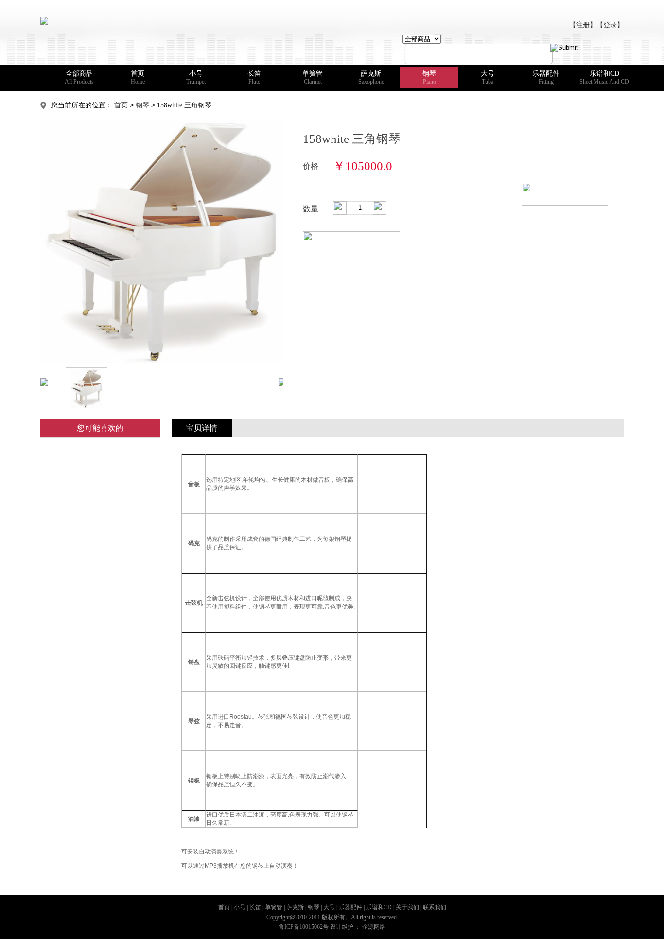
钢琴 (429, 77)
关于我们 (407, 907)
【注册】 (582, 25)
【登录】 (610, 25)
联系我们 (434, 907)
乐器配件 (545, 77)
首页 (138, 77)
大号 (487, 77)
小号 (196, 77)
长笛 (254, 77)
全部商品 (79, 77)
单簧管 (312, 77)
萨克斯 (371, 77)
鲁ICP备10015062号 (304, 926)
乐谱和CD (604, 77)
